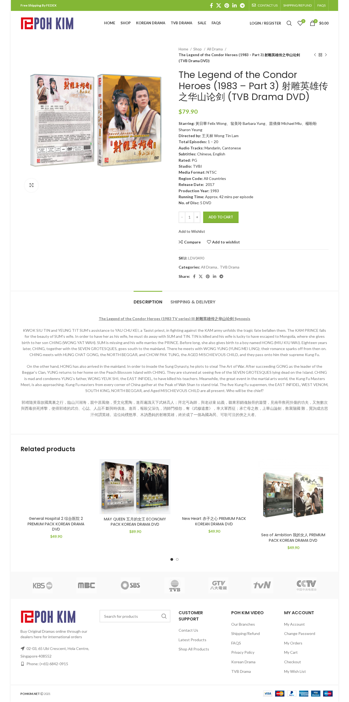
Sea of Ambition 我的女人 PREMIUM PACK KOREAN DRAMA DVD (293, 537)
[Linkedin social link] (234, 5)
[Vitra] (42, 585)
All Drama (215, 49)
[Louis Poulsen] (130, 585)
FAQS (236, 643)
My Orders (293, 643)
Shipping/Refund (245, 633)
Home (184, 49)
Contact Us (188, 630)
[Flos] (307, 585)
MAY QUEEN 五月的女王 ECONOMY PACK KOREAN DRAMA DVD (135, 521)
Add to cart (221, 217)
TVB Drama (229, 267)
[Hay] (262, 585)
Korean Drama (243, 661)
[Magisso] (86, 585)
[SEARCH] (164, 616)
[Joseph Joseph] (218, 585)
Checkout (292, 661)
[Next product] (326, 55)
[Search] (289, 23)
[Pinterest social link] (227, 5)
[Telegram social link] (242, 5)
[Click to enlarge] (31, 185)
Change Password (299, 633)
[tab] (148, 299)
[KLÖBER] (174, 585)
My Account (294, 624)
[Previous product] (315, 55)
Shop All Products (194, 649)
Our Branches (243, 624)
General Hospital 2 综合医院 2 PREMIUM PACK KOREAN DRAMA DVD (56, 524)
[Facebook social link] (211, 5)
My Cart (291, 652)
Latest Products (192, 639)
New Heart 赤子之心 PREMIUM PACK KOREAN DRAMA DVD (214, 521)
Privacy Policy (242, 652)
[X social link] (219, 5)
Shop (198, 49)
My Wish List (295, 671)
